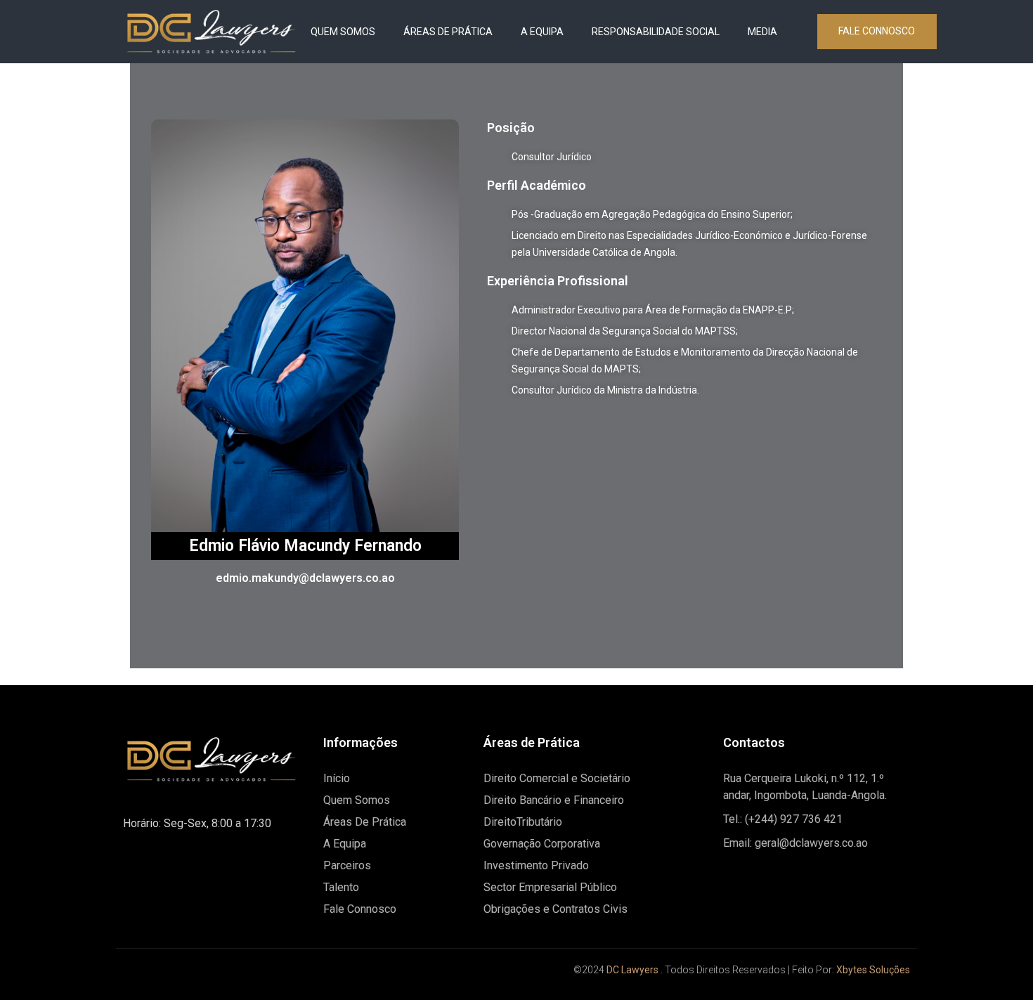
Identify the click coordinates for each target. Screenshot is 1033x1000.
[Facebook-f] (137, 975)
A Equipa (542, 31)
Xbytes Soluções (873, 969)
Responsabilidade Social (656, 31)
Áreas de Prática (448, 31)
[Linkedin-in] (169, 975)
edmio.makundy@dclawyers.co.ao (305, 578)
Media (762, 31)
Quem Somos (343, 31)
